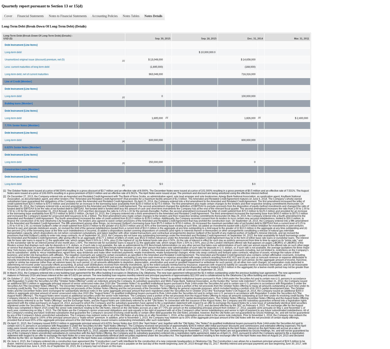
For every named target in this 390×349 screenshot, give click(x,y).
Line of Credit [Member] (18, 81)
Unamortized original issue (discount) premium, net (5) (35, 59)
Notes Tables (131, 16)
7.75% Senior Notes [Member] (22, 125)
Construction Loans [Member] (22, 169)
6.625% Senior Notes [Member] (23, 147)
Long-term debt (13, 52)
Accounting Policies (105, 16)
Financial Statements (30, 16)
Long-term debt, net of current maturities (27, 74)
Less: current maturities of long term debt (27, 67)
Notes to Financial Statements (68, 16)
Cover (8, 16)
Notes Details (153, 16)
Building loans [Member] (19, 103)
